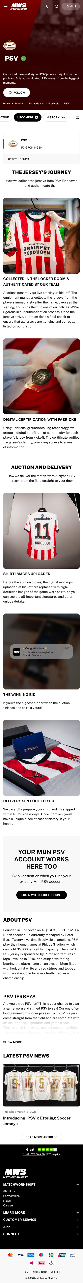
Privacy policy (39, 1271)
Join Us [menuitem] (70, 6)
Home (6, 103)
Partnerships (11, 1195)
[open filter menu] (78, 118)
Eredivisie (53, 103)
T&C (25, 1271)
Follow (19, 92)
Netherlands (36, 103)
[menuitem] (5, 6)
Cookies (55, 1271)
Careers (8, 1205)
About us (9, 1191)
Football (19, 103)
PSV (66, 103)
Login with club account (41, 895)
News (7, 1200)
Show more (12, 1042)
